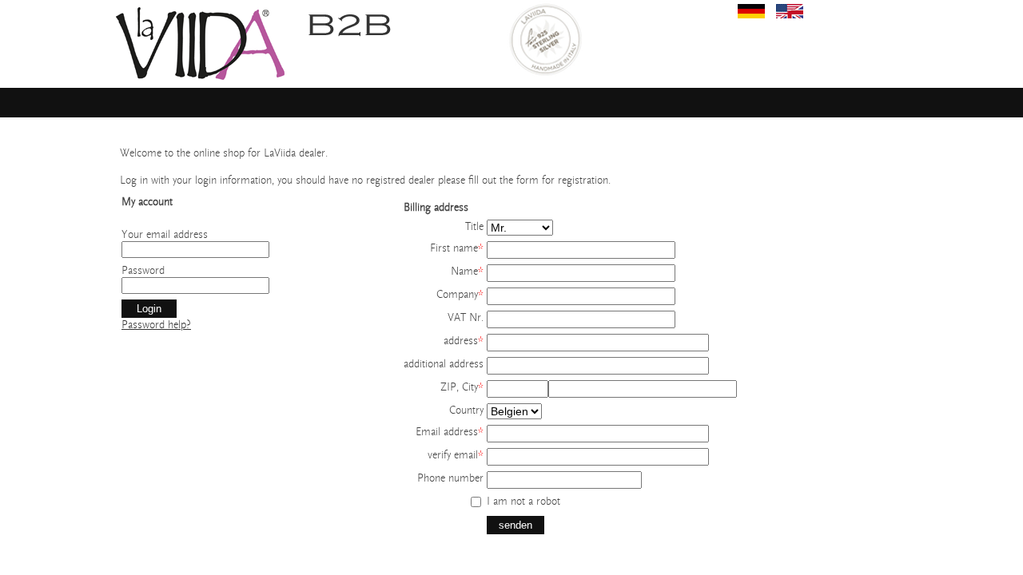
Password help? (156, 324)
